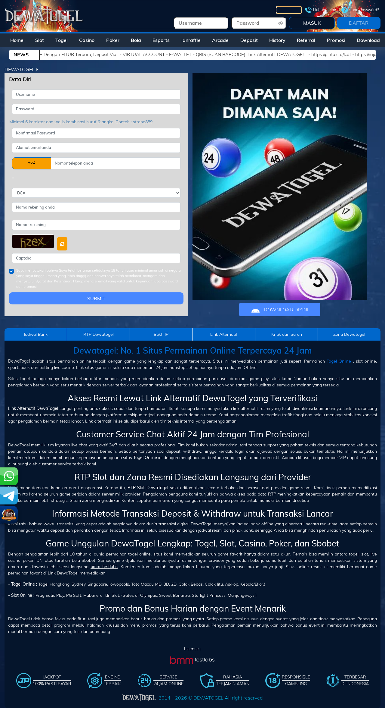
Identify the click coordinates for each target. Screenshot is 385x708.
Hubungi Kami (325, 9)
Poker (112, 40)
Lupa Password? (364, 9)
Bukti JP (161, 334)
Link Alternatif (223, 334)
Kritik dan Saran (286, 334)
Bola (136, 40)
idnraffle (191, 40)
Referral (306, 40)
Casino (86, 40)
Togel (61, 40)
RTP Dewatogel (98, 334)
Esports (161, 40)
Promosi (336, 40)
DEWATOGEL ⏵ (21, 69)
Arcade (220, 40)
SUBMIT (96, 298)
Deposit (249, 40)
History (277, 40)
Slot (39, 40)
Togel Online (339, 361)
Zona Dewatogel (349, 334)
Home (16, 40)
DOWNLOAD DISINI (285, 310)
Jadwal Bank (36, 334)
